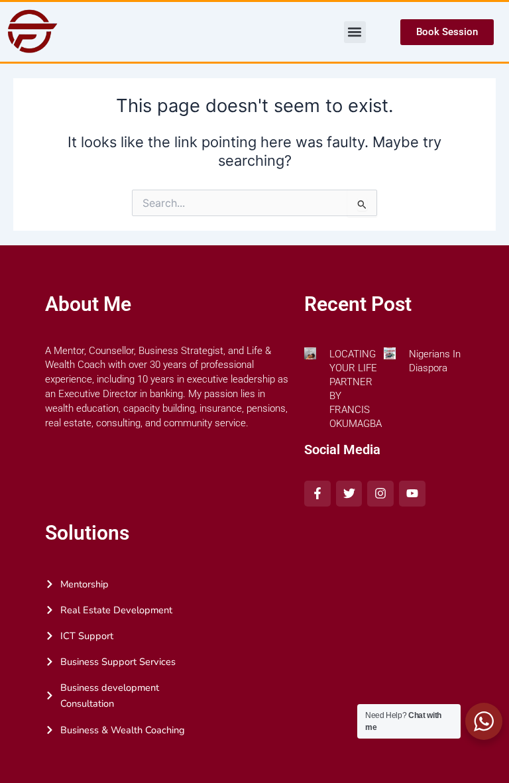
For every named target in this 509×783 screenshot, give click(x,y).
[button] (355, 32)
